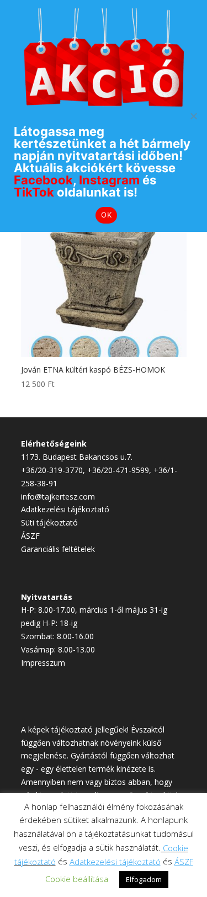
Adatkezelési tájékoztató (65, 509)
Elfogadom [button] (144, 879)
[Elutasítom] (193, 115)
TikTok (34, 192)
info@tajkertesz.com (58, 496)
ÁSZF (30, 535)
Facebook (43, 180)
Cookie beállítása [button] (76, 878)
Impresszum (43, 662)
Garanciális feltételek (58, 549)
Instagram (109, 180)
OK (106, 214)
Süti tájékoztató (49, 522)
